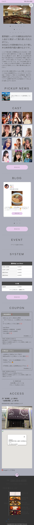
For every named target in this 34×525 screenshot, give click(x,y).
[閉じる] (24, 437)
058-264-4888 (28, 1)
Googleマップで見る (9, 470)
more (17, 167)
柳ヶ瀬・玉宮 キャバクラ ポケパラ (17, 519)
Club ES (4, 1)
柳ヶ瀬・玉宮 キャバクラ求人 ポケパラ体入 (17, 521)
